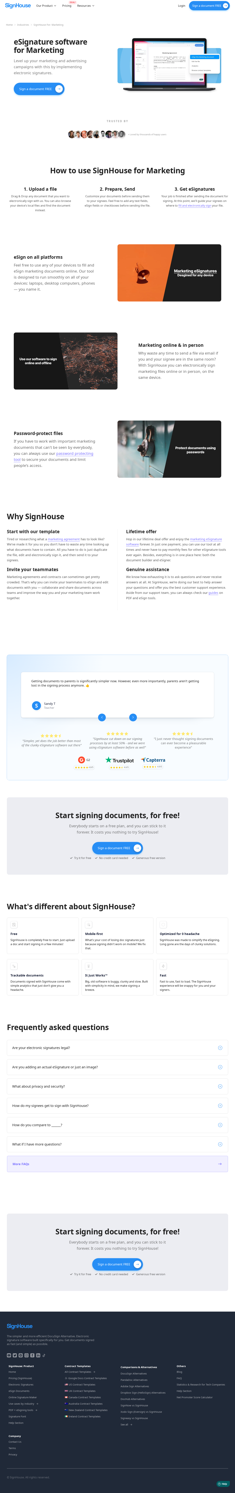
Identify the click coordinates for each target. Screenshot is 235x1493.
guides (213, 593)
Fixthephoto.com (71, 708)
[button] (46, 5)
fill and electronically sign (194, 205)
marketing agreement (64, 539)
